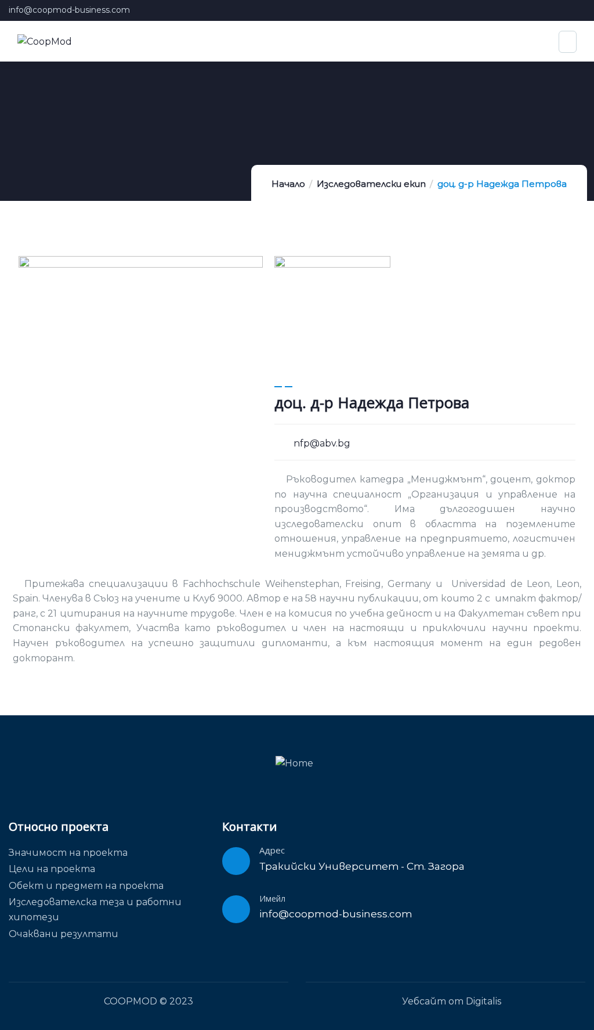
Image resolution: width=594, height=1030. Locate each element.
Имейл (272, 898)
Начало (288, 183)
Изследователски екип (371, 183)
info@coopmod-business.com (69, 10)
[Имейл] (236, 909)
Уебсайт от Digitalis (451, 1001)
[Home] (294, 763)
